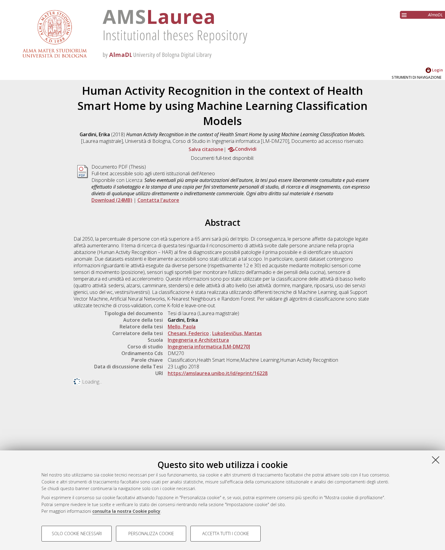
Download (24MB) (111, 200)
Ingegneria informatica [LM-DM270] (209, 346)
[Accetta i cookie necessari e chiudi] (435, 460)
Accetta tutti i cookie (225, 533)
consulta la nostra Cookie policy (126, 511)
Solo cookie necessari (77, 533)
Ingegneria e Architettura (198, 340)
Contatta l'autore (158, 200)
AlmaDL (435, 15)
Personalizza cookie (151, 533)
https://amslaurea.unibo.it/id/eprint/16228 (218, 373)
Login (437, 70)
